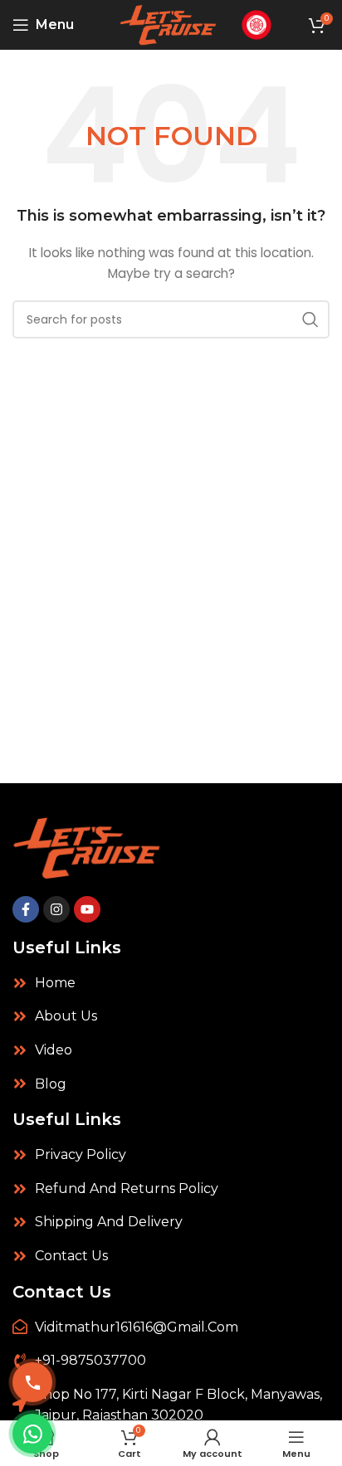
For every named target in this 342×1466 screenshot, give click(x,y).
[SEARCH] (310, 319)
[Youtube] (87, 909)
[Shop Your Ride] (256, 24)
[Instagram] (56, 909)
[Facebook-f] (25, 909)
